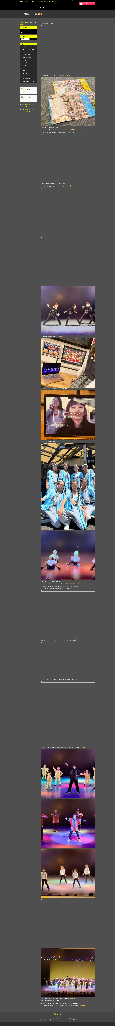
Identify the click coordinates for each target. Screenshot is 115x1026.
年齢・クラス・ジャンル (28, 52)
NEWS (26, 22)
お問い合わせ (26, 73)
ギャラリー (82, 8)
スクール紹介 (49, 8)
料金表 (64, 8)
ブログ (22, 32)
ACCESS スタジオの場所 (57, 8)
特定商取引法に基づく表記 (29, 81)
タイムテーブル (91, 8)
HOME (21, 22)
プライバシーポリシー (28, 76)
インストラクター (72, 8)
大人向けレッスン (27, 60)
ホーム (42, 8)
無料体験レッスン (27, 57)
